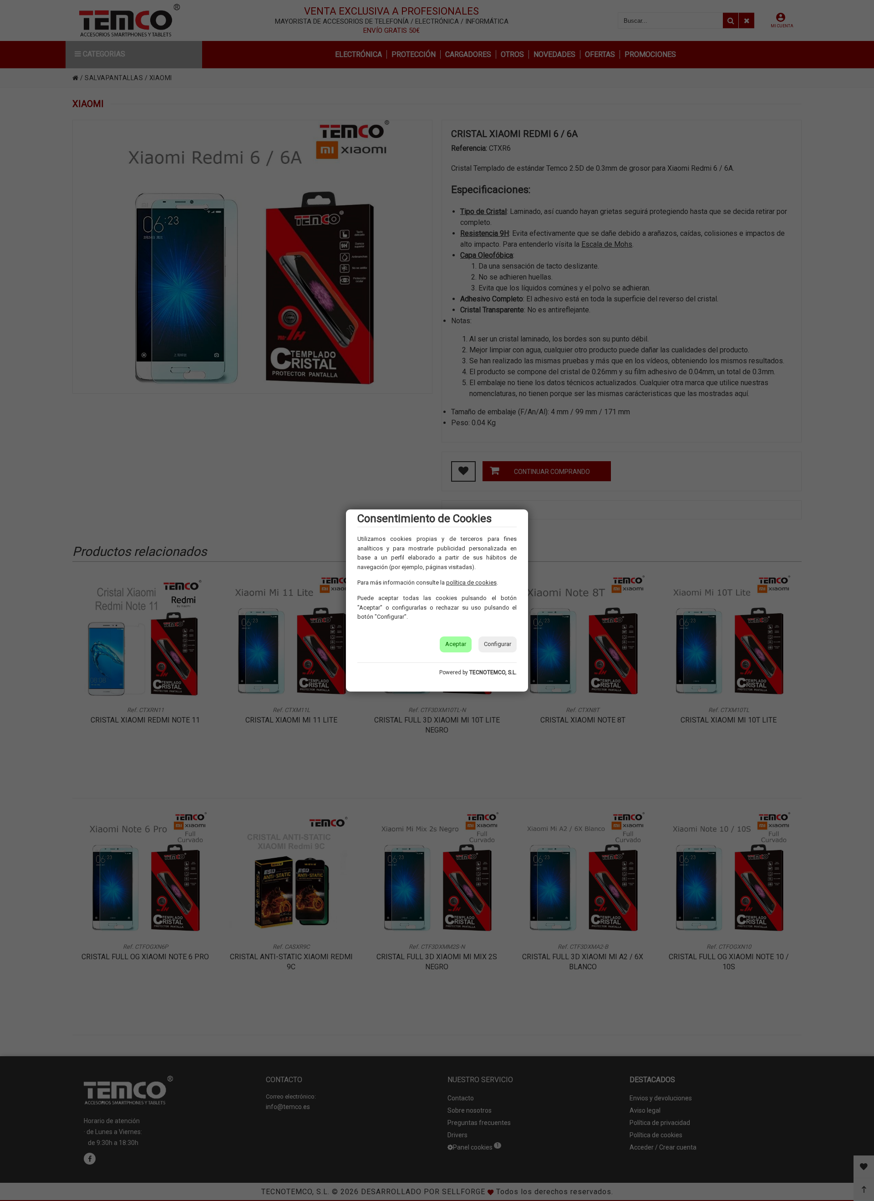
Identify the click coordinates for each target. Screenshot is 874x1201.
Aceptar (455, 644)
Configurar (497, 644)
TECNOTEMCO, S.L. (493, 672)
